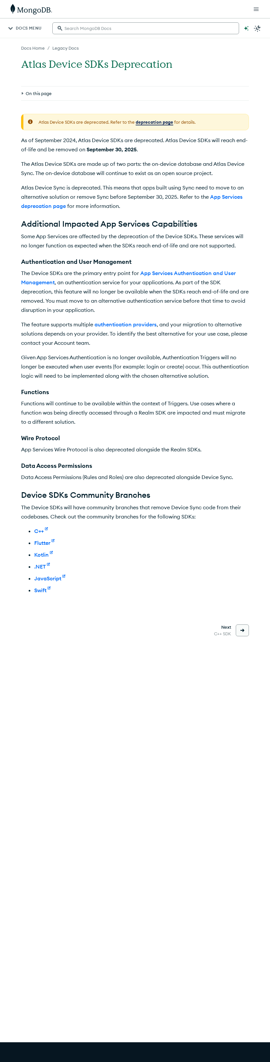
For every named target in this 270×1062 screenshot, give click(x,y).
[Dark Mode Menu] (257, 28)
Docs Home (33, 48)
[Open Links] (256, 9)
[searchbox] (145, 28)
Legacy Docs (65, 48)
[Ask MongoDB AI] (246, 28)
